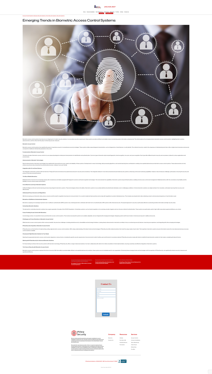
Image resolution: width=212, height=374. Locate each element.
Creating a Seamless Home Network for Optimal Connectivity (130, 262)
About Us (110, 338)
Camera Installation (135, 340)
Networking (133, 347)
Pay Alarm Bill (123, 340)
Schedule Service (109, 13)
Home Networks (122, 260)
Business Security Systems (40, 15)
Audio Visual (134, 344)
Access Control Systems (28, 15)
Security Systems (60, 15)
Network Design (129, 260)
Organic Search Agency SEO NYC (106, 367)
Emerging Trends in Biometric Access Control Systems (81, 264)
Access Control (134, 338)
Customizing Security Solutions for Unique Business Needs (104, 262)
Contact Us (110, 340)
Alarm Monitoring (135, 342)
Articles (121, 338)
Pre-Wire (133, 349)
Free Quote (101, 13)
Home (84, 11)
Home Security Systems (51, 15)
